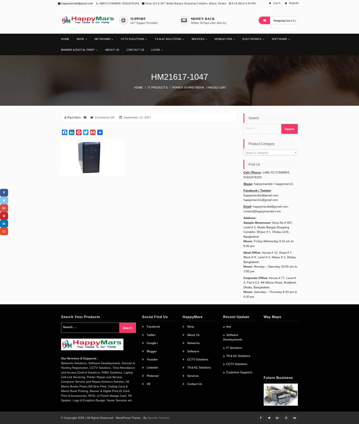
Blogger (152, 351)
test (228, 326)
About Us (112, 49)
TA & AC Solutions (168, 39)
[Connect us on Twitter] (269, 418)
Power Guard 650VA (188, 87)
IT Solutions (234, 347)
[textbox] (271, 153)
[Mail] (4, 231)
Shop (80, 39)
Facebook (153, 326)
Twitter (151, 335)
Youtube (152, 359)
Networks (102, 39)
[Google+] (4, 208)
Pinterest (153, 375)
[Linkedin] (4, 223)
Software (279, 39)
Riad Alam (74, 117)
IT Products (158, 87)
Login (155, 49)
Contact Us (135, 49)
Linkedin (152, 367)
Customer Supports (239, 372)
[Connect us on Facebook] (261, 418)
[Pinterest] (4, 216)
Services (198, 39)
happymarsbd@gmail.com (77, 3)
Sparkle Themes (158, 417)
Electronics (251, 39)
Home (65, 39)
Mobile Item (223, 39)
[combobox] (270, 152)
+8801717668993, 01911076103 (119, 3)
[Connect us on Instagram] (286, 418)
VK (148, 384)
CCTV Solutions (132, 39)
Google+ (152, 343)
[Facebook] (4, 193)
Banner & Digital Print (78, 49)
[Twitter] (4, 200)
